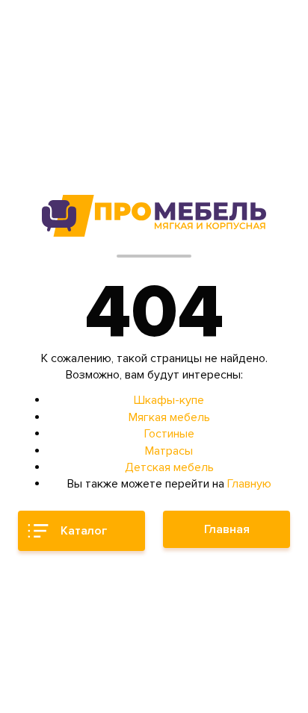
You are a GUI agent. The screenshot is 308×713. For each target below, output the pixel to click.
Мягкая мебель (169, 417)
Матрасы (169, 450)
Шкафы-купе (169, 400)
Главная (227, 529)
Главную (249, 483)
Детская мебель (169, 467)
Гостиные (169, 433)
